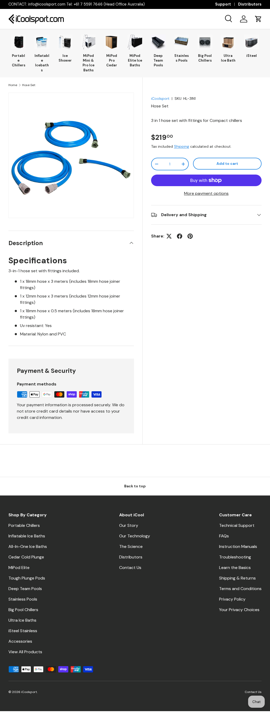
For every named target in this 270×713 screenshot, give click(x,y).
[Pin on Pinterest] (190, 236)
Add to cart (227, 163)
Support (223, 4)
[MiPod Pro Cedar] (111, 41)
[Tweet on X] (169, 236)
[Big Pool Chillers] (204, 41)
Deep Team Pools (158, 60)
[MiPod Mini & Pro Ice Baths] (88, 41)
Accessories (20, 641)
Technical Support (236, 525)
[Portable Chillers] (18, 41)
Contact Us (130, 567)
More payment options (206, 193)
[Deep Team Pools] (158, 41)
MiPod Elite (19, 567)
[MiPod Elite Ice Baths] (135, 41)
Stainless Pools (181, 58)
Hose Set (28, 85)
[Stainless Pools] (181, 41)
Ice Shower (65, 58)
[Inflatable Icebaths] (41, 41)
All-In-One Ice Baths (27, 546)
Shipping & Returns (237, 578)
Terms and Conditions (240, 588)
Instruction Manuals (238, 546)
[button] (258, 19)
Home (12, 85)
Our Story (128, 525)
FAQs (224, 536)
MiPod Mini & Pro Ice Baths (88, 62)
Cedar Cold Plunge (26, 557)
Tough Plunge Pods (26, 578)
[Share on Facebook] (179, 236)
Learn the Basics (235, 567)
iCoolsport (160, 98)
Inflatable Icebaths (42, 62)
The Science (131, 546)
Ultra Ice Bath (228, 58)
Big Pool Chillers (205, 58)
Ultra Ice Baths (22, 620)
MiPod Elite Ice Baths (135, 60)
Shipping (181, 146)
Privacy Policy (232, 599)
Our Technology (134, 536)
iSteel (251, 55)
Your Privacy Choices (239, 609)
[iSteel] (251, 41)
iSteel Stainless (22, 630)
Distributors (250, 4)
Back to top (135, 486)
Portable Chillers (18, 60)
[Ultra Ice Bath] (228, 41)
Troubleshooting (235, 557)
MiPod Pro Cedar (111, 60)
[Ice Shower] (65, 41)
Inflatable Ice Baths (26, 536)
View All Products (25, 652)
